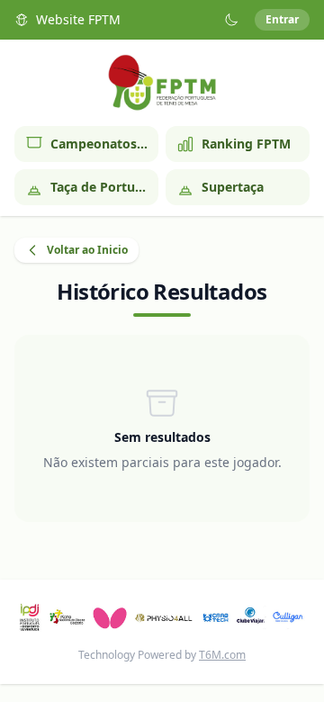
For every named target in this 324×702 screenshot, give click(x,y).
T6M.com (222, 654)
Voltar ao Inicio (87, 249)
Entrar (282, 19)
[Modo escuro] (231, 19)
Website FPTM (78, 19)
